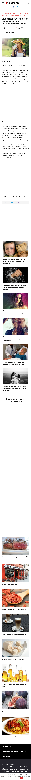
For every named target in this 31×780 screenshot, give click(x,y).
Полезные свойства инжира (12, 711)
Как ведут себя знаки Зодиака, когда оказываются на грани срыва (14, 287)
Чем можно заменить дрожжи (13, 659)
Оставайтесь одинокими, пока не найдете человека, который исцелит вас (14, 339)
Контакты (6, 757)
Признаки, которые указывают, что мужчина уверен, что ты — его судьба (14, 388)
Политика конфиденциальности (15, 751)
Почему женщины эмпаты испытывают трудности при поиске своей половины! (13, 313)
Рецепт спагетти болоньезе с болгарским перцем (13, 738)
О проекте (7, 746)
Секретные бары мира (10, 584)
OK (21, 778)
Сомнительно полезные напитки (14, 634)
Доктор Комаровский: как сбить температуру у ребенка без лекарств (15, 261)
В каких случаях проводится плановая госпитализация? (14, 363)
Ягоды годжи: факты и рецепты (14, 609)
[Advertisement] (15, 103)
